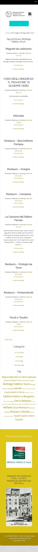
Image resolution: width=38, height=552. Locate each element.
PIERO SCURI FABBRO (24, 404)
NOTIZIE (18, 55)
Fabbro (7, 396)
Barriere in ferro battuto (23, 377)
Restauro (24, 407)
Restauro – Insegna (18, 169)
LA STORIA (17, 352)
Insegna (9, 404)
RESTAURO (18, 151)
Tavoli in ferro (27, 415)
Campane (10, 389)
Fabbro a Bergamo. (23, 396)
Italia (12, 404)
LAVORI (18, 122)
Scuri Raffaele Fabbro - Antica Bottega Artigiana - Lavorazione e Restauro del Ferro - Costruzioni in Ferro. (20, 538)
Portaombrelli (32, 404)
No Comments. (18, 65)
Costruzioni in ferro (14, 392)
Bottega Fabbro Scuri (16, 384)
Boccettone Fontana (27, 380)
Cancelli (17, 388)
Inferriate (18, 115)
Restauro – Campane (18, 194)
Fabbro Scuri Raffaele (8, 401)
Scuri (12, 416)
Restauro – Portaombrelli (18, 292)
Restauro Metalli (20, 411)
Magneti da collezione (19, 48)
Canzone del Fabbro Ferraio (29, 388)
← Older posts (8, 339)
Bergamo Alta (16, 380)
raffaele (27, 53)
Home (7, 33)
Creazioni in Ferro (29, 392)
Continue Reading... (19, 69)
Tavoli (17, 415)
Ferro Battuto (22, 400)
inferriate (4, 404)
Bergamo (7, 380)
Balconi (6, 377)
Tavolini (19, 419)
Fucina (33, 401)
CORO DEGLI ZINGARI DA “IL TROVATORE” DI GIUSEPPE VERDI (18, 82)
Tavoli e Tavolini (18, 317)
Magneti (16, 404)
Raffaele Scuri (11, 407)
